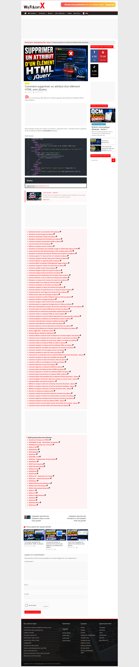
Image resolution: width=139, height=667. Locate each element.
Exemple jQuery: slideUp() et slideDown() (41, 333)
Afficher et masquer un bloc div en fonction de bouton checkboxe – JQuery (51, 386)
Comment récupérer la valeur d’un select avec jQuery (45, 352)
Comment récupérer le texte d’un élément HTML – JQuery (46, 400)
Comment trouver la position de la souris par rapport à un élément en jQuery (52, 340)
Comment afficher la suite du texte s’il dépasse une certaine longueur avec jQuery (54, 335)
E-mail (26, 594)
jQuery (49, 42)
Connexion (102, 630)
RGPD (82, 652)
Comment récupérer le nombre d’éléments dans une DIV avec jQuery (50, 297)
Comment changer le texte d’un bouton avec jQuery (45, 273)
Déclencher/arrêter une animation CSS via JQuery (44, 232)
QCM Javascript (33, 469)
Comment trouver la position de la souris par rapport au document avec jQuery (53, 338)
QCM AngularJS (33, 452)
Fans (94, 58)
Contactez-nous (85, 638)
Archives (83, 632)
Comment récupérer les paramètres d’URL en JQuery (45, 241)
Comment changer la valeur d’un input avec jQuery (44, 270)
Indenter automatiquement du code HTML (35, 648)
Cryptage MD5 (27, 643)
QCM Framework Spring (36, 466)
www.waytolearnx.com (42, 186)
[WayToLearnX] (25, 13)
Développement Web (40, 42)
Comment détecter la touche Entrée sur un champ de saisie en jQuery (50, 289)
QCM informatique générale (98, 124)
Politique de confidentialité (88, 635)
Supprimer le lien (30, 186)
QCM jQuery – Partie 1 (50, 192)
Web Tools (77, 13)
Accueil (83, 627)
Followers (94, 72)
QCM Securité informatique (37, 486)
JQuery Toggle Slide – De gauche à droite (41, 330)
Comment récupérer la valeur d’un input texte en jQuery (46, 265)
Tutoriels (33, 13)
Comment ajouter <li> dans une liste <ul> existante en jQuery (48, 256)
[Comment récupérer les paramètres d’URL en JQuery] (34, 530)
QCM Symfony (33, 449)
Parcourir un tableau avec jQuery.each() (41, 391)
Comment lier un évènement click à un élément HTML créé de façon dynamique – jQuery (56, 355)
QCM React (32, 454)
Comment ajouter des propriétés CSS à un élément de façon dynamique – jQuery (53, 376)
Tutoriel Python (66, 640)
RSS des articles (85, 648)
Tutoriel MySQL (66, 633)
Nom (26, 585)
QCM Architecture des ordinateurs (39, 483)
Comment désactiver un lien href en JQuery (42, 364)
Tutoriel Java (65, 638)
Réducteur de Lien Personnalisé (32, 656)
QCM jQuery (32, 471)
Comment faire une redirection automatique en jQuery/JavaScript (49, 311)
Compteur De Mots (29, 632)
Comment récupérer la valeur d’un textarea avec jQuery (46, 287)
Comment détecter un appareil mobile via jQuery (44, 261)
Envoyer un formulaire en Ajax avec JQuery (42, 236)
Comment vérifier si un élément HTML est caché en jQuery (47, 314)
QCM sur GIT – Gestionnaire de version (40, 476)
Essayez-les (110, 4)
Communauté (103, 635)
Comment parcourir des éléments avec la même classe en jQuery (49, 275)
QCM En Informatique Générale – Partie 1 (101, 128)
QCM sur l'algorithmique (36, 495)
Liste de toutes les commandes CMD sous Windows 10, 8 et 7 (108, 148)
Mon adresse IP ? (103, 640)
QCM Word (32, 498)
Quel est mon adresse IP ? (31, 650)
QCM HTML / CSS (34, 457)
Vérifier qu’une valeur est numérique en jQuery (43, 294)
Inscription (102, 627)
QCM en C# (32, 493)
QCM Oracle (32, 473)
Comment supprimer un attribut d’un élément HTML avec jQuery (49, 371)
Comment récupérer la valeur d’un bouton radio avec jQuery (47, 359)
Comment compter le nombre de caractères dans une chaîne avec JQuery (51, 396)
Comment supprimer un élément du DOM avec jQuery (45, 367)
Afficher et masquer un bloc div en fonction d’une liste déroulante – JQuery (52, 384)
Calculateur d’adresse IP (30, 635)
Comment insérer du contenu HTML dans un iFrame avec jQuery (48, 309)
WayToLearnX (29, 42)
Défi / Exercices (59, 13)
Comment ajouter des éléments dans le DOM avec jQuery (46, 369)
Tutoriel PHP (65, 635)
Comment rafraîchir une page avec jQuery (42, 299)
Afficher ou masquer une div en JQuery (41, 246)
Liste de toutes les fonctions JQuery (40, 244)
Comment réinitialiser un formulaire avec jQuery (44, 285)
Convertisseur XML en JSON (31, 645)
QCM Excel (32, 500)
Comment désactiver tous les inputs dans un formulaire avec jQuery (50, 326)
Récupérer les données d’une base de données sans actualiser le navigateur (52, 253)
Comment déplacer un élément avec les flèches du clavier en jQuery (50, 318)
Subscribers (103, 58)
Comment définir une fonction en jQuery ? (42, 381)
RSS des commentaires (87, 650)
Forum (70, 13)
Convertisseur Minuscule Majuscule (33, 630)
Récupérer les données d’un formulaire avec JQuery (44, 239)
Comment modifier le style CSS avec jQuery (42, 268)
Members (101, 638)
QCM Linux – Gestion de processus (39, 478)
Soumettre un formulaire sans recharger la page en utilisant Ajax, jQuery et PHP (53, 248)
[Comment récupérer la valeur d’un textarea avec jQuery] (77, 530)
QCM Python (33, 461)
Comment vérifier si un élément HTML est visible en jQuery (47, 343)
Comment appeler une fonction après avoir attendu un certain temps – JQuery (53, 379)
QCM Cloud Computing (36, 464)
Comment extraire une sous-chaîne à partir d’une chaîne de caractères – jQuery (53, 403)
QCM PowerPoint (34, 502)
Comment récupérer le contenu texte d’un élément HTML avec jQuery (50, 345)
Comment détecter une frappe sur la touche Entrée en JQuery (48, 292)
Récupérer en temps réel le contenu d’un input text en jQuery (48, 280)
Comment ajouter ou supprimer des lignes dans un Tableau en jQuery (50, 304)
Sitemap (83, 630)
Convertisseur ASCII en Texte (31, 640)
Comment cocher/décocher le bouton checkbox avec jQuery (47, 321)
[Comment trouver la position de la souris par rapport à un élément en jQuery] (55, 530)
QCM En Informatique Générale (38, 488)
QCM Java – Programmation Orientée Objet (42, 459)
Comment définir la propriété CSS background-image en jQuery (48, 263)
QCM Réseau (33, 481)
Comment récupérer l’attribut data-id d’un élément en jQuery (48, 258)
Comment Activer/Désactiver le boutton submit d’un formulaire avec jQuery (52, 328)
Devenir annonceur (86, 645)
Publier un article (85, 643)
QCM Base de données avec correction (40, 444)
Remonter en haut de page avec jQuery (41, 234)
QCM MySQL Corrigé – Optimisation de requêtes (43, 442)
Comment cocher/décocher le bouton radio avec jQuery (46, 323)
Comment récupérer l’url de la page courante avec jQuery (46, 350)
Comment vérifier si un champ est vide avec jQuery (44, 282)
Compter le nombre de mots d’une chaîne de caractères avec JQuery (50, 393)
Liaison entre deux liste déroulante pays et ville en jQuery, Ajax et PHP (50, 251)
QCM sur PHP (33, 447)
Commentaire (29, 561)
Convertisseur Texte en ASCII (31, 638)
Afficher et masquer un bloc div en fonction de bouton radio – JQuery (50, 388)
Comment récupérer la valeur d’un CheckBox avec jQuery (46, 357)
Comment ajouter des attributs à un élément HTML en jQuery (48, 374)
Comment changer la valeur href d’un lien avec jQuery (45, 302)
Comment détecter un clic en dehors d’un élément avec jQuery (48, 277)
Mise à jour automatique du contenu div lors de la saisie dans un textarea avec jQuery (55, 306)
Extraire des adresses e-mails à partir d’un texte (36, 653)
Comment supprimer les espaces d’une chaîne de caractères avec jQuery (51, 398)
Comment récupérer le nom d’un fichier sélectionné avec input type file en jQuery (54, 316)
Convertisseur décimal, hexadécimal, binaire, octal (37, 627)
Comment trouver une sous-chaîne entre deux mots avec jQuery (48, 405)
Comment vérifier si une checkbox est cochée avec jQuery (46, 362)
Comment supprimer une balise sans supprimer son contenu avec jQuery (51, 347)
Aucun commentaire (39, 92)
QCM (50, 13)
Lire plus (46, 199)
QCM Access (32, 505)
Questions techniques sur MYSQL (39, 440)
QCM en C (32, 490)
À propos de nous (85, 640)
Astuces (42, 13)
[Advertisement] (69, 29)
